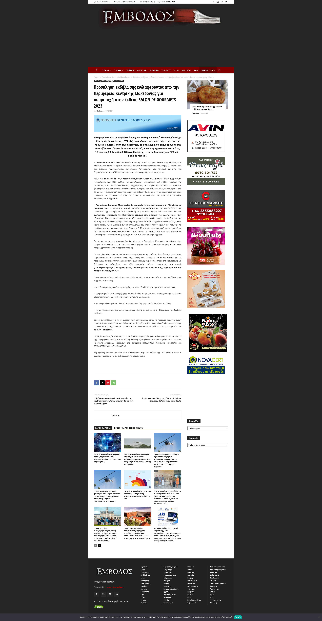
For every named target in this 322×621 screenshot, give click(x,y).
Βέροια (143, 594)
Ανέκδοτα (144, 586)
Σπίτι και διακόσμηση (218, 583)
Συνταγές (166, 70)
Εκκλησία (167, 580)
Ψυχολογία (214, 603)
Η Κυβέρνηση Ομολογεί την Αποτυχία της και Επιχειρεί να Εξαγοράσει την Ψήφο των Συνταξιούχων (113, 401)
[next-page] (99, 545)
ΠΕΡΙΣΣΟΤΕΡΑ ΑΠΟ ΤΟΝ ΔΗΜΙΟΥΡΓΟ (128, 428)
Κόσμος (130, 70)
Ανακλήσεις (145, 580)
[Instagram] (218, 2)
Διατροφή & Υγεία (170, 575)
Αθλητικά (142, 70)
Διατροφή (186, 70)
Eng (196, 70)
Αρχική (96, 77)
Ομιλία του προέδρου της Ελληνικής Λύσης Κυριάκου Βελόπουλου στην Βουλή (161, 399)
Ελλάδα (105, 70)
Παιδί (189, 597)
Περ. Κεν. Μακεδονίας (218, 567)
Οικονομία (191, 589)
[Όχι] (319, 617)
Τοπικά (117, 70)
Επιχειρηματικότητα (171, 589)
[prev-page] (95, 545)
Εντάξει (238, 617)
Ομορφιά (190, 592)
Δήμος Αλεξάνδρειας (171, 567)
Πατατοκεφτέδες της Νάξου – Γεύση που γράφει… (207, 107)
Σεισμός (213, 580)
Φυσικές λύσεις (216, 600)
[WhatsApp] (113, 382)
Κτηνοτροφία (192, 580)
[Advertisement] (161, 48)
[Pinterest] (107, 382)
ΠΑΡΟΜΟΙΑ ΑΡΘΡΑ (103, 428)
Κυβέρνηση (191, 583)
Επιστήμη (167, 586)
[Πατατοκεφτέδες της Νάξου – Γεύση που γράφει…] (207, 94)
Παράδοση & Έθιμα (194, 600)
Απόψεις (144, 589)
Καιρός (189, 569)
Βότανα (143, 600)
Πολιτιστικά (214, 575)
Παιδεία (190, 594)
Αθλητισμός (145, 572)
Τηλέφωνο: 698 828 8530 (166, 2)
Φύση (212, 597)
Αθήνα (143, 569)
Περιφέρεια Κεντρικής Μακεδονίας (116, 77)
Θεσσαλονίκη (168, 603)
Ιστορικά (190, 567)
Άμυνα (143, 578)
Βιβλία (143, 597)
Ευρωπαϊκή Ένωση (170, 594)
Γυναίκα (143, 603)
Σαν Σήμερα (214, 578)
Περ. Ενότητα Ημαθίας (218, 569)
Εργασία (166, 592)
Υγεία (176, 70)
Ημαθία (166, 600)
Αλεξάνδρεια (145, 575)
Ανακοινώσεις (145, 583)
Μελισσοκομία (192, 586)
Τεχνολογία (214, 589)
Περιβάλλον (191, 603)
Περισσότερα (207, 70)
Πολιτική (213, 572)
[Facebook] (214, 2)
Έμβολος (100, 111)
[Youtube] (226, 2)
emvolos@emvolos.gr (147, 2)
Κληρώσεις (191, 572)
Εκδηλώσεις (168, 578)
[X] (222, 2)
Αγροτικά (144, 567)
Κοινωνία (154, 70)
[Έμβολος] (161, 16)
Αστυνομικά (145, 592)
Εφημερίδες (168, 597)
